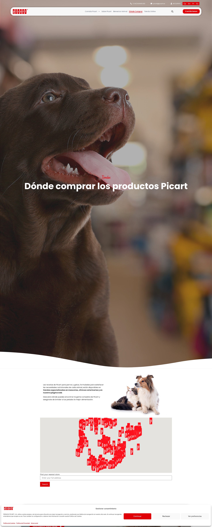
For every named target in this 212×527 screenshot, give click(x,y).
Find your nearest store (50, 474)
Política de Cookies (9, 523)
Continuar (137, 516)
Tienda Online (149, 11)
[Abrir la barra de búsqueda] (172, 11)
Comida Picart (91, 11)
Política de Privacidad (23, 523)
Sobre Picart (107, 11)
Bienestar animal (120, 11)
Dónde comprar (135, 11)
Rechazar (166, 516)
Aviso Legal (34, 523)
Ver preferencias (195, 516)
